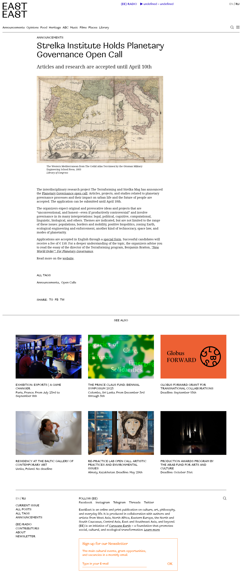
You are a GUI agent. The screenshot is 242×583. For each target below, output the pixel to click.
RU (238, 4)
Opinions (33, 27)
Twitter (149, 502)
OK (170, 564)
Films (83, 27)
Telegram (119, 502)
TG (51, 299)
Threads (135, 502)
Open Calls (68, 282)
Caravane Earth (120, 526)
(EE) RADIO (129, 4)
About (21, 532)
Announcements (13, 27)
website (68, 258)
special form (112, 239)
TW (62, 299)
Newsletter (25, 536)
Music (74, 27)
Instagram (103, 502)
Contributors (27, 528)
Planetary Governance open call (64, 193)
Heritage (55, 27)
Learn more (152, 530)
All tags (23, 513)
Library (104, 27)
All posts (23, 509)
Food (43, 27)
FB (56, 299)
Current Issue (27, 505)
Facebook (85, 502)
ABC (65, 27)
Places (92, 27)
